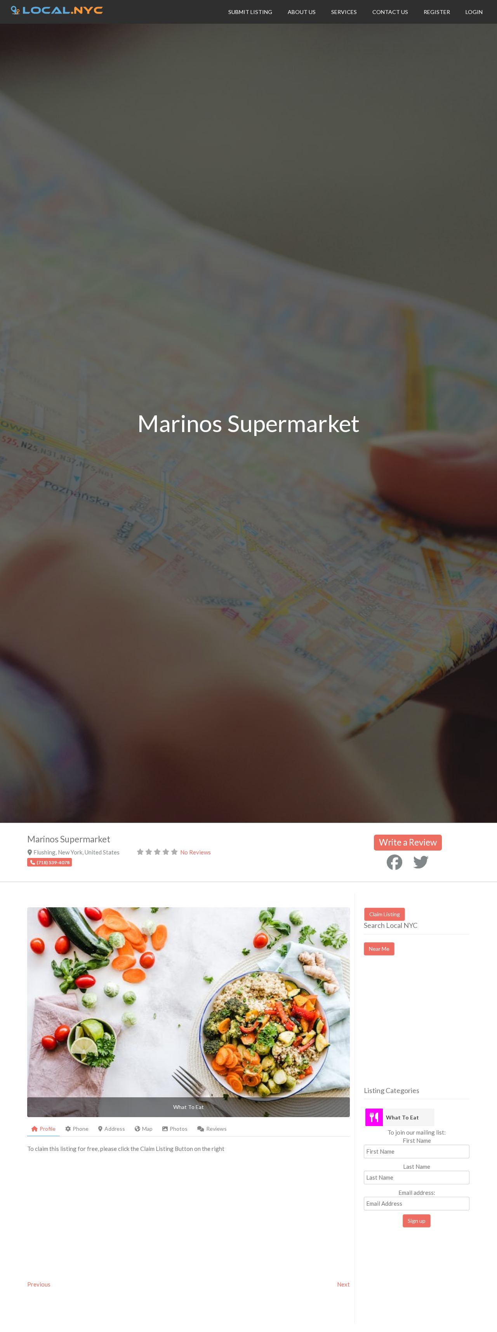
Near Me (379, 948)
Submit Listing (250, 12)
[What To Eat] (373, 1117)
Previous (38, 1284)
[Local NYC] (57, 12)
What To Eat (402, 1117)
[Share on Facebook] (394, 862)
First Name (417, 1140)
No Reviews (195, 852)
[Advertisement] (429, 1027)
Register (437, 12)
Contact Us (390, 12)
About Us (302, 12)
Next (343, 1284)
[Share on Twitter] (421, 862)
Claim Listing (384, 914)
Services (344, 12)
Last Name (416, 1166)
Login (474, 12)
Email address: (416, 1192)
